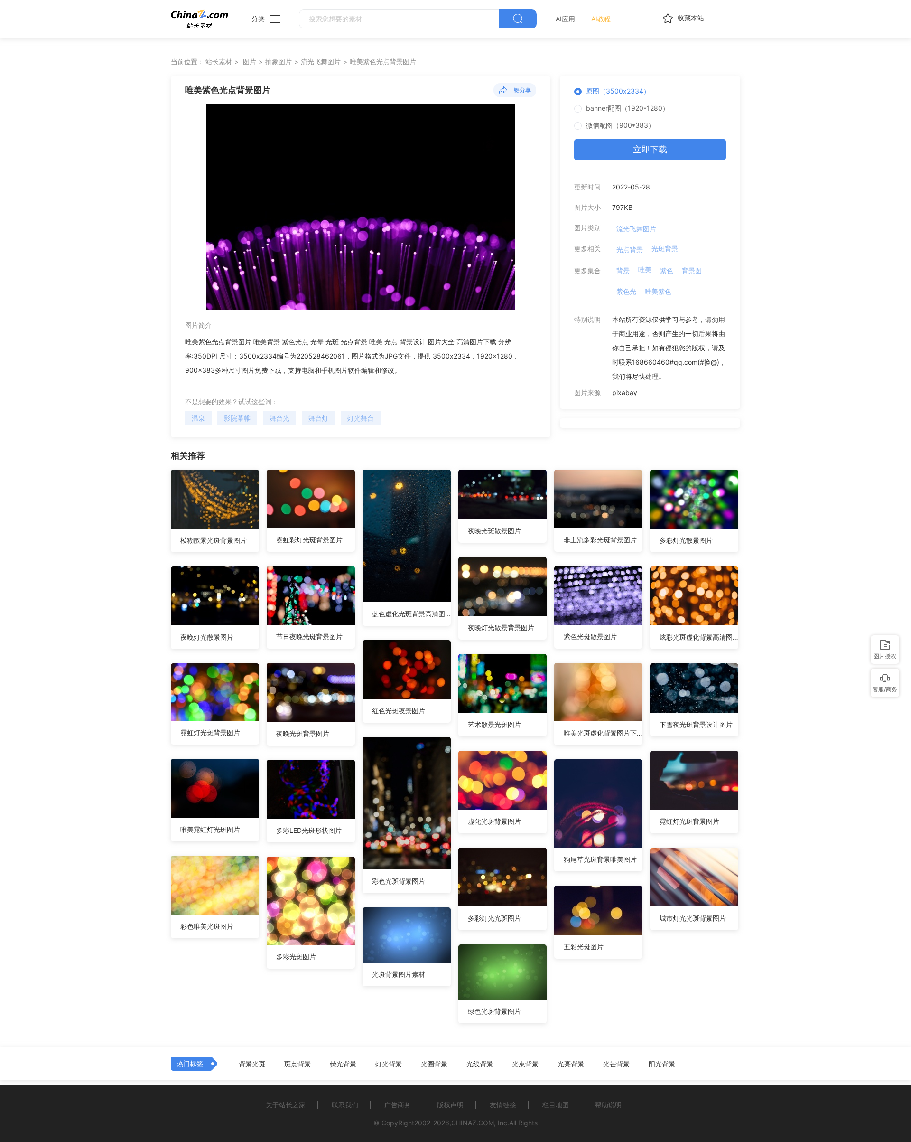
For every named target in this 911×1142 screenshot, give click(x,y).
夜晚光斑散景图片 (494, 531)
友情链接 (503, 1105)
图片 (249, 61)
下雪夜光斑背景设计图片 (696, 724)
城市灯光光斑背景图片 (693, 918)
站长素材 (218, 61)
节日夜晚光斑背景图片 (309, 636)
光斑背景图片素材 (398, 974)
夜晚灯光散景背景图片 (501, 627)
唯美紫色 (658, 291)
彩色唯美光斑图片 (206, 926)
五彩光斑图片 (584, 947)
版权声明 (450, 1105)
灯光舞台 (360, 418)
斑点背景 (297, 1064)
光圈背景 (434, 1064)
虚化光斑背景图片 (494, 821)
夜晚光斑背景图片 (302, 733)
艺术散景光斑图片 (494, 724)
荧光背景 (343, 1064)
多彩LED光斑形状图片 (309, 830)
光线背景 (479, 1064)
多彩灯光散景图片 (686, 540)
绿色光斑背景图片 (494, 1011)
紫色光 (626, 291)
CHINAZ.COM (472, 1123)
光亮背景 (571, 1064)
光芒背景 (616, 1064)
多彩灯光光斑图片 (494, 918)
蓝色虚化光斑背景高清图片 (411, 614)
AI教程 (601, 19)
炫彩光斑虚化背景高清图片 (699, 637)
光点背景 (629, 249)
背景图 (692, 270)
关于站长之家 (286, 1105)
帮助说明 (608, 1105)
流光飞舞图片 (321, 61)
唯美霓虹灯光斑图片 (210, 829)
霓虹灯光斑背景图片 (210, 732)
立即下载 (650, 149)
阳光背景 (662, 1064)
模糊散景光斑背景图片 (213, 540)
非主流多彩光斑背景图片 (600, 540)
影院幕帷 (237, 418)
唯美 (644, 269)
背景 (623, 270)
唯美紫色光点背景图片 (383, 61)
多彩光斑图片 (296, 957)
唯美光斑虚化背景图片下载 (603, 733)
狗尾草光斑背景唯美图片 (600, 859)
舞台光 (279, 418)
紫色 (666, 270)
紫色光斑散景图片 (590, 636)
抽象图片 (278, 61)
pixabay (624, 392)
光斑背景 (664, 249)
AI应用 (565, 19)
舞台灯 (318, 418)
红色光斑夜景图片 (398, 711)
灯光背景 (388, 1064)
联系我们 (345, 1105)
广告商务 (397, 1105)
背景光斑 (252, 1064)
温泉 (198, 418)
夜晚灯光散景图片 (206, 637)
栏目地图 (555, 1105)
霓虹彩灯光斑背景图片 (309, 540)
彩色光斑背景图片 (398, 881)
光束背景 (525, 1064)
